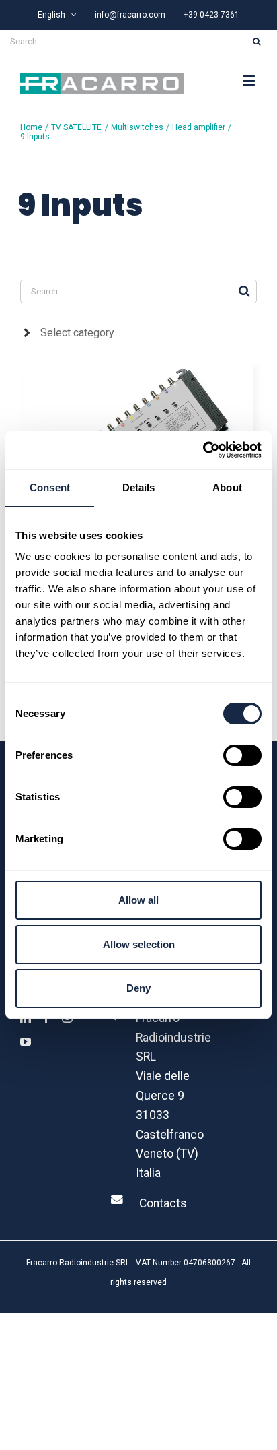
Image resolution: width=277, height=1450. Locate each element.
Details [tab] (138, 487)
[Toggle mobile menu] (250, 80)
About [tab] (227, 487)
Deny (138, 988)
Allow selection (139, 944)
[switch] (242, 755)
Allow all (138, 900)
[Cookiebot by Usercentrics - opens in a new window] (203, 450)
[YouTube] (25, 1041)
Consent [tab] (50, 487)
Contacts (163, 1203)
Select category (77, 332)
